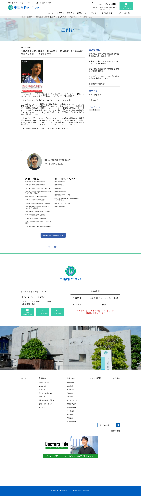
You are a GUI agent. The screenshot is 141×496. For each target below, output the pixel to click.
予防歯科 (70, 386)
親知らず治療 (71, 404)
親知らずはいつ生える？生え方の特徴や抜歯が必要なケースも (104, 77)
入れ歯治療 (70, 411)
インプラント (71, 390)
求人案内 (127, 13)
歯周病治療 (70, 383)
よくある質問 (107, 13)
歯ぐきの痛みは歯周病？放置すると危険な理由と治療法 (104, 70)
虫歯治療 (70, 393)
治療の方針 (42, 386)
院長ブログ (93, 100)
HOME (23, 17)
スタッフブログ (95, 95)
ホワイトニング (72, 400)
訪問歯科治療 (71, 421)
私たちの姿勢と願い (46, 393)
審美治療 (70, 397)
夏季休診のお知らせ (97, 84)
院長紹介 (70, 13)
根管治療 (70, 414)
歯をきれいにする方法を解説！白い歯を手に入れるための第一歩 (104, 55)
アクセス (94, 13)
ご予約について (44, 383)
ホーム (50, 13)
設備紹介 (42, 397)
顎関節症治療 (71, 407)
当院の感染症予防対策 (46, 400)
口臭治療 (70, 418)
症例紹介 (29, 17)
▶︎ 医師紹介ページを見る (53, 235)
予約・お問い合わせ (46, 404)
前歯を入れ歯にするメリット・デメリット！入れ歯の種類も (104, 62)
